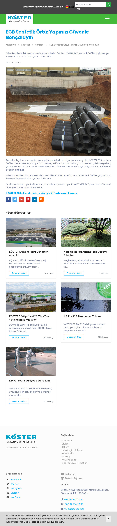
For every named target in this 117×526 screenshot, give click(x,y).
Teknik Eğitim (73, 478)
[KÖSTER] (19, 19)
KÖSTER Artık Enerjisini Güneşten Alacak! (28, 253)
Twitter (14, 483)
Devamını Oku (19, 273)
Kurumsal (67, 440)
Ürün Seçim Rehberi (72, 450)
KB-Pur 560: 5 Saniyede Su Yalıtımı (29, 380)
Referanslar (68, 453)
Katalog (66, 456)
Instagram (16, 488)
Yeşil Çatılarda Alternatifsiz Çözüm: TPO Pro (85, 253)
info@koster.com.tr (74, 508)
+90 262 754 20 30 (73, 504)
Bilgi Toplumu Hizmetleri (74, 462)
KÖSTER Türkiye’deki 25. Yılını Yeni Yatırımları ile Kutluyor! (29, 318)
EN (78, 9)
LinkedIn (15, 492)
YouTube (16, 497)
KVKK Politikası (69, 459)
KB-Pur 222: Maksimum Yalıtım (82, 316)
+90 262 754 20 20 (73, 499)
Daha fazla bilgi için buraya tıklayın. (44, 521)
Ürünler (65, 443)
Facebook (16, 479)
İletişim (65, 446)
